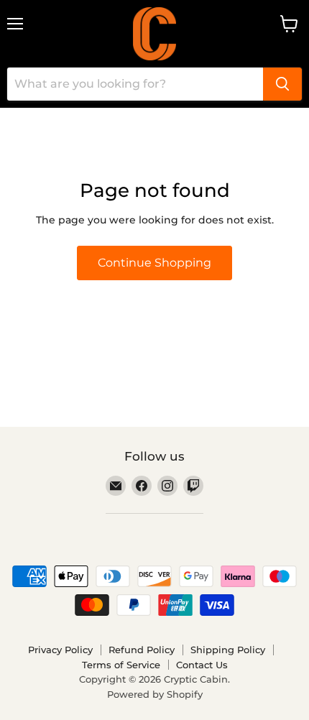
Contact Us (202, 664)
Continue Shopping (154, 262)
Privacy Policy (60, 649)
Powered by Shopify (155, 694)
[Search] (282, 84)
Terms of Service (121, 664)
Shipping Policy (227, 649)
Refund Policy (142, 649)
